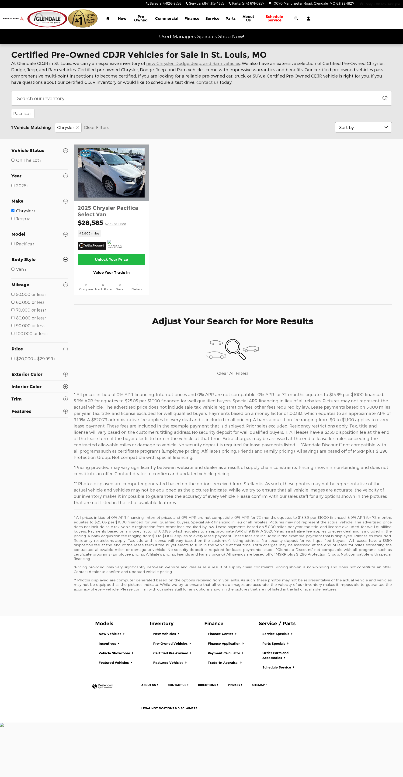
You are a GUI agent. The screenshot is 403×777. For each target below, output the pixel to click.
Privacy (234, 685)
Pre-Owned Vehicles (170, 643)
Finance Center (221, 634)
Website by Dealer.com (102, 686)
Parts (231, 18)
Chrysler (65, 127)
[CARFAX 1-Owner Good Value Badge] (116, 245)
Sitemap (258, 685)
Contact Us (177, 685)
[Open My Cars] (307, 19)
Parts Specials (274, 643)
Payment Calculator (224, 653)
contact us (207, 82)
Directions (207, 685)
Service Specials (276, 634)
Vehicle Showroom (115, 653)
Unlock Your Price (111, 259)
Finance (191, 18)
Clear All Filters (232, 373)
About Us (248, 18)
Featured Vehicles (114, 663)
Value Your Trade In (111, 272)
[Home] (13, 18)
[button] (111, 233)
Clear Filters (96, 127)
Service (212, 18)
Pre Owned (141, 18)
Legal (169, 708)
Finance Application (224, 643)
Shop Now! (231, 36)
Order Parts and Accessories (275, 655)
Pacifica (22, 113)
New (122, 18)
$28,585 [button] (102, 222)
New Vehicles (110, 634)
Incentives (108, 643)
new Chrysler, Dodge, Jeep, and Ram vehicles (193, 63)
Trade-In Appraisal (223, 663)
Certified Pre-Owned (171, 653)
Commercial (166, 18)
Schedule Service (277, 667)
